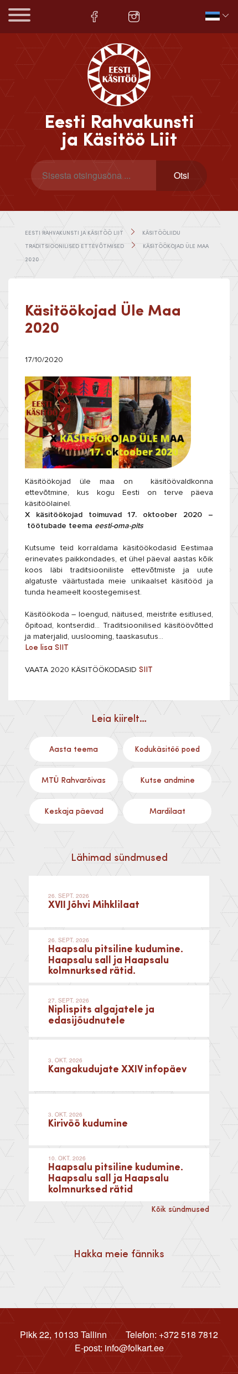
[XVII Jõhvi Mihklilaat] (119, 901)
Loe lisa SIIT (47, 648)
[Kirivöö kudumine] (119, 1119)
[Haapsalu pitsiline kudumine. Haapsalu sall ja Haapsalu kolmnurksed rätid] (119, 1174)
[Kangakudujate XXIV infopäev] (119, 1065)
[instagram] (133, 16)
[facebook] (94, 16)
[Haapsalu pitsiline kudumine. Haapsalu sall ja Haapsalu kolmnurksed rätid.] (119, 956)
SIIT (146, 670)
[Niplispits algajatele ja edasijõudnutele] (119, 1011)
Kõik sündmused (180, 1209)
